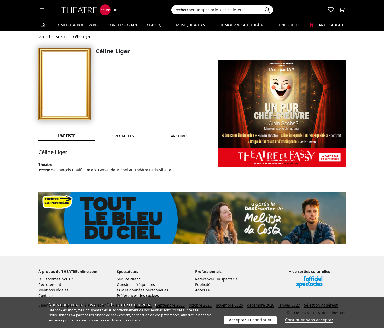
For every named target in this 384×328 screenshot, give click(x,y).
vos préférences (167, 315)
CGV (120, 290)
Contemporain (122, 24)
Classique (156, 24)
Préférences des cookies (138, 295)
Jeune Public (288, 24)
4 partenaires (83, 315)
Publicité (202, 284)
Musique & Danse (193, 24)
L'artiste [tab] (66, 135)
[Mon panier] (342, 10)
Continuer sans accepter (309, 320)
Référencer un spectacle (216, 279)
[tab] (123, 136)
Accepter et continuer (250, 320)
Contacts (46, 295)
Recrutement (49, 284)
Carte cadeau (329, 24)
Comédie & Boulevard (76, 24)
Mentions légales (53, 290)
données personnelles (148, 290)
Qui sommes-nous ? (55, 279)
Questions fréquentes (136, 284)
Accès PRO (204, 290)
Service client (128, 279)
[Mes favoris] (331, 10)
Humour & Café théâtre (242, 24)
